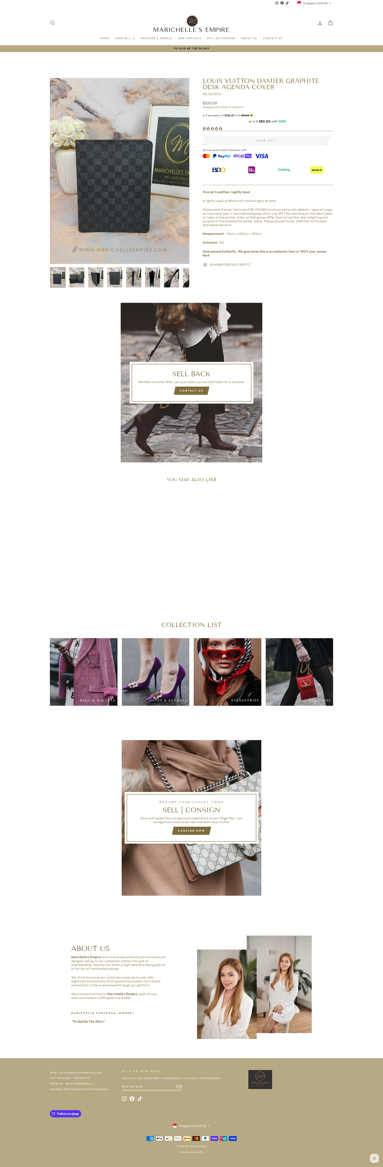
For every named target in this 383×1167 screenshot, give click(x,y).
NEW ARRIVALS (189, 38)
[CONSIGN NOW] (191, 818)
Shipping (208, 107)
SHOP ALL (123, 38)
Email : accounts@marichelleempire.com (76, 1072)
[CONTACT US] (191, 382)
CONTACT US (273, 38)
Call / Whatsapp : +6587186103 (69, 1078)
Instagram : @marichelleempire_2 (71, 1083)
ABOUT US (249, 38)
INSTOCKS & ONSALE (156, 38)
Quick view (83, 578)
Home (104, 38)
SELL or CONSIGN (221, 38)
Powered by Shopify (191, 1151)
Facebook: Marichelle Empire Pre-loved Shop (79, 1089)
